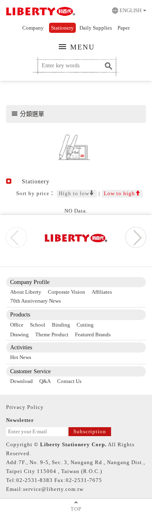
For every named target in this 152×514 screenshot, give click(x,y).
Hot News (20, 357)
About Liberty (25, 292)
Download (21, 381)
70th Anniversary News (35, 301)
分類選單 (27, 113)
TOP (76, 509)
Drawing (19, 334)
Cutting (85, 325)
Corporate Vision (66, 292)
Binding (61, 325)
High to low (74, 193)
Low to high (119, 193)
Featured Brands (93, 334)
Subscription (89, 431)
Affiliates (102, 292)
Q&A (45, 381)
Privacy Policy (25, 407)
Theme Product (52, 334)
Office (17, 325)
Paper (124, 28)
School (37, 325)
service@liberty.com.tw (53, 489)
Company (33, 28)
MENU (76, 47)
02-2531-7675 (84, 480)
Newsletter (20, 420)
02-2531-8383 (34, 480)
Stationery (62, 28)
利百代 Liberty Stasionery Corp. (39, 12)
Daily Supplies (95, 28)
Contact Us (69, 381)
